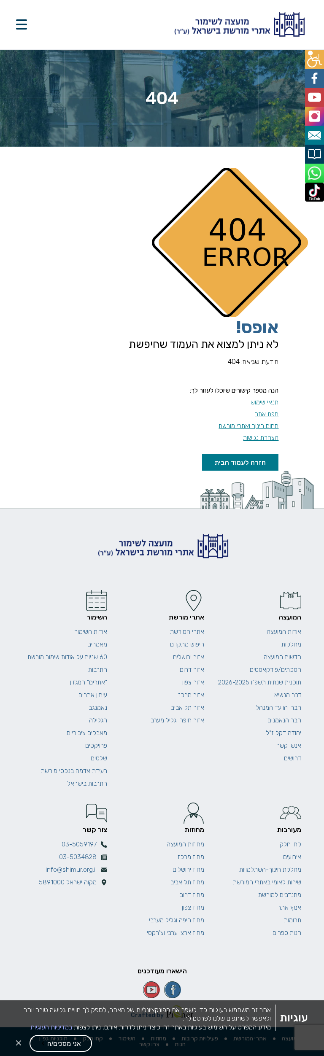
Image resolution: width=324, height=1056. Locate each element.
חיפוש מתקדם (187, 644)
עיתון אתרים (92, 695)
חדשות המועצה (282, 657)
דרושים (292, 758)
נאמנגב (98, 707)
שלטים (99, 758)
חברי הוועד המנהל (278, 707)
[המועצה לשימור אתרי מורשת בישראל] (238, 24)
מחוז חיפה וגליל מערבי (176, 920)
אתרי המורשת (187, 632)
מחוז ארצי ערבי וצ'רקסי (175, 933)
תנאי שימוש (264, 402)
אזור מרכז (191, 695)
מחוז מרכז (191, 857)
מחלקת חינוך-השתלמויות (270, 869)
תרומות (292, 920)
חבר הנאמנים (284, 720)
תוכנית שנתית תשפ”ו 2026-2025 (259, 682)
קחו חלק (290, 844)
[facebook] (172, 989)
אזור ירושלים (188, 657)
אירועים (292, 857)
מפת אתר (266, 414)
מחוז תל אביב (187, 882)
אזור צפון (193, 682)
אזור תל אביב (187, 707)
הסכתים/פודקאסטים (275, 669)
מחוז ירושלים (188, 869)
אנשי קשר (288, 745)
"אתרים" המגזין (88, 682)
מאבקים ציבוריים (87, 733)
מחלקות (291, 644)
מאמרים (97, 644)
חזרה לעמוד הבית (240, 462)
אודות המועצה (284, 632)
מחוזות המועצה (185, 844)
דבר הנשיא (287, 695)
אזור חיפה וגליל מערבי (176, 720)
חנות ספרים (287, 933)
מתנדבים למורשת (279, 895)
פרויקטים (96, 745)
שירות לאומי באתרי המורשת (267, 882)
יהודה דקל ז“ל (283, 733)
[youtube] (151, 989)
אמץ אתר (289, 907)
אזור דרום (192, 669)
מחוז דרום (191, 895)
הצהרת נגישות (260, 438)
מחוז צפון (193, 907)
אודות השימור (90, 632)
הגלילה (98, 720)
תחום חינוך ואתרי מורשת (248, 426)
